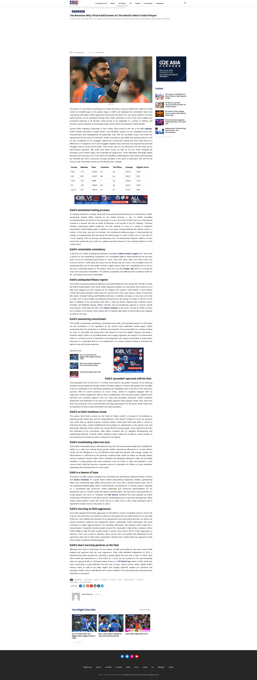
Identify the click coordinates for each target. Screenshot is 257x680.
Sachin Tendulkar (81, 480)
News (113, 3)
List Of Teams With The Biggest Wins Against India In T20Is (90, 357)
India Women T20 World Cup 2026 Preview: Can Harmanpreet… (175, 130)
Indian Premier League (128, 253)
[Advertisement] (128, 36)
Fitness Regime (74, 582)
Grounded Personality (86, 582)
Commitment (104, 579)
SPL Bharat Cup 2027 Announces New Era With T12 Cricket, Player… (175, 105)
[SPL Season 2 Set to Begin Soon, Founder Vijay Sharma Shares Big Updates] (159, 113)
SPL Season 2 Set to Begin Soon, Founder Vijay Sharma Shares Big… (175, 113)
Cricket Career (139, 579)
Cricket (119, 579)
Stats (136, 667)
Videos (171, 667)
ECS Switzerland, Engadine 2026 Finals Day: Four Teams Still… (175, 122)
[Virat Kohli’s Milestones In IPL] (74, 374)
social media (111, 392)
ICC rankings (146, 128)
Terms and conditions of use (149, 675)
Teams (137, 3)
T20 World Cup (101, 3)
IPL (130, 3)
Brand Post (88, 667)
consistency (113, 579)
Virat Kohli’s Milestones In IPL (90, 372)
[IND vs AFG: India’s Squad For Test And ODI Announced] (74, 365)
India (82, 11)
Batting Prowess (78, 579)
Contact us (126, 675)
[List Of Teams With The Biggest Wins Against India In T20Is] (74, 357)
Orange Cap (128, 268)
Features (122, 3)
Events (98, 667)
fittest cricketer (111, 308)
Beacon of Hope (88, 579)
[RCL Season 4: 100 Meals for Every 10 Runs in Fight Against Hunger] (159, 96)
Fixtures (119, 667)
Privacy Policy (135, 675)
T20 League (148, 3)
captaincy (96, 579)
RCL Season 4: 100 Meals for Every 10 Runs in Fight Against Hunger (176, 96)
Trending (160, 3)
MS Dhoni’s (113, 495)
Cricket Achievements (129, 579)
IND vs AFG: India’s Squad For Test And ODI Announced (90, 364)
